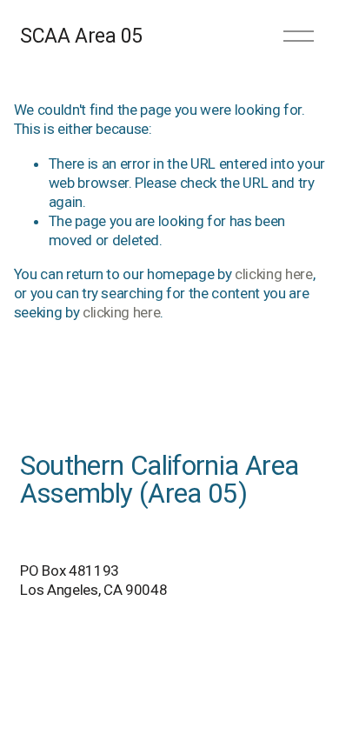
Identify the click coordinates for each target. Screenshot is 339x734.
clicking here (274, 274)
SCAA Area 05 (81, 36)
